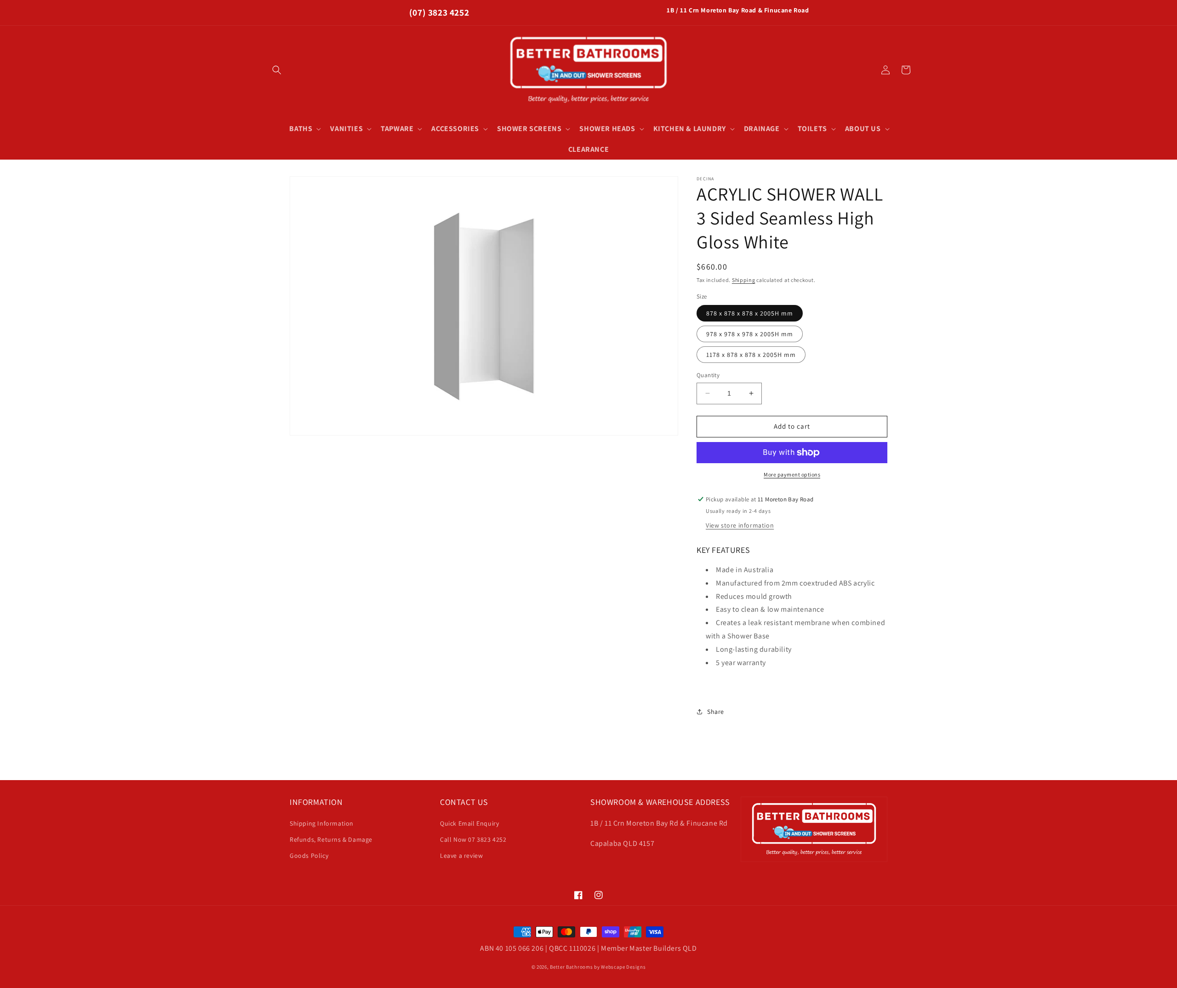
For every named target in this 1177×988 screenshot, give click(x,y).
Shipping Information (322, 823)
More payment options (792, 474)
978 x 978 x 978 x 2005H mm (749, 334)
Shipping (743, 279)
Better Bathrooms (571, 967)
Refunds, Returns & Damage (331, 839)
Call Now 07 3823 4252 (473, 839)
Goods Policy (309, 855)
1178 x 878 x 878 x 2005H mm (751, 354)
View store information (740, 525)
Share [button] (715, 711)
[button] (277, 70)
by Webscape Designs (620, 967)
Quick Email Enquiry (469, 823)
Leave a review (461, 855)
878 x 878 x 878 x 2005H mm (749, 313)
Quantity (708, 375)
